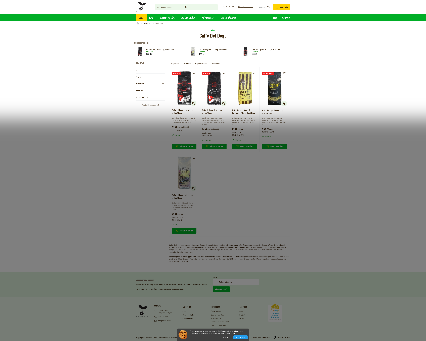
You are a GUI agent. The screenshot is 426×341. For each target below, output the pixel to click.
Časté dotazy (216, 311)
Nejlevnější (175, 63)
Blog (241, 311)
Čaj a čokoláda (188, 315)
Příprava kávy (188, 318)
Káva (184, 311)
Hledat (214, 7)
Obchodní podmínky (218, 325)
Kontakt (242, 315)
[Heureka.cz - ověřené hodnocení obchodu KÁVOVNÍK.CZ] (275, 313)
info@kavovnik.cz (164, 321)
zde (233, 333)
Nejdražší (187, 63)
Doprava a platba (217, 315)
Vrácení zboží (216, 318)
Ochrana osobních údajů (220, 322)
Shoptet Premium (283, 337)
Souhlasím (241, 337)
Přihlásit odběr (221, 289)
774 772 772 (163, 317)
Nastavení (226, 337)
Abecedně (216, 63)
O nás (241, 318)
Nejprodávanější (201, 63)
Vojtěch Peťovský (263, 337)
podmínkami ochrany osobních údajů (171, 289)
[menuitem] (141, 17)
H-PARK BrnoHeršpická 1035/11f (165, 312)
